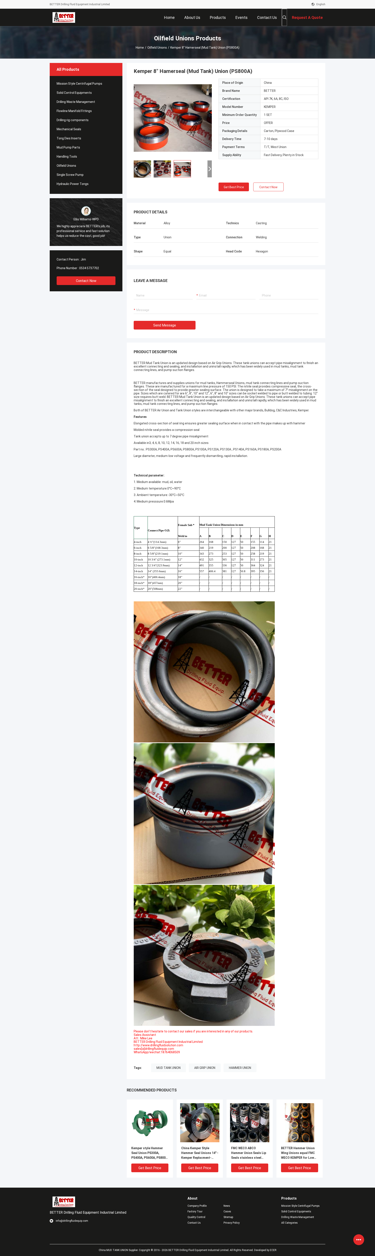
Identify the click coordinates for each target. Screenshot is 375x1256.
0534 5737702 (89, 268)
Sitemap (228, 1217)
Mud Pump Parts (68, 147)
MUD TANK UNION (168, 1068)
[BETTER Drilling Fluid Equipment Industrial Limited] (64, 17)
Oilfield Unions (157, 47)
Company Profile (197, 1205)
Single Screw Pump (70, 174)
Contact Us (194, 1222)
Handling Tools (67, 156)
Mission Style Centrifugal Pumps (79, 83)
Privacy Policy (232, 1222)
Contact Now (86, 281)
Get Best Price (234, 187)
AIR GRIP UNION (204, 1068)
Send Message (164, 325)
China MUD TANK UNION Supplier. (119, 1250)
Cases (227, 1211)
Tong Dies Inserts (69, 138)
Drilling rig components (73, 120)
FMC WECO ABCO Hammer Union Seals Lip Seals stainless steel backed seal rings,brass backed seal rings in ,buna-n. (248, 1153)
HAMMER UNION (240, 1068)
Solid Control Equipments (74, 92)
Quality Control (196, 1217)
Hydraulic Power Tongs (73, 184)
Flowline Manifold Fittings (74, 111)
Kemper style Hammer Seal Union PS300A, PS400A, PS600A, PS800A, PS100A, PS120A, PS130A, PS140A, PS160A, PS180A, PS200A (149, 1153)
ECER (273, 1250)
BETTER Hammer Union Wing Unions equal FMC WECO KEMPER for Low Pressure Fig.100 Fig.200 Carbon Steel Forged (299, 1153)
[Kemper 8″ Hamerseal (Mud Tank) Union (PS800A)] (173, 117)
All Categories (289, 1222)
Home (140, 47)
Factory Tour (195, 1211)
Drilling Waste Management (76, 102)
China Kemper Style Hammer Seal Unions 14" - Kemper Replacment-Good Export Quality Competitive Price (199, 1153)
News (227, 1205)
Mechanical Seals (69, 129)
